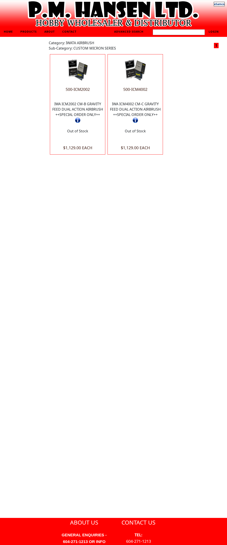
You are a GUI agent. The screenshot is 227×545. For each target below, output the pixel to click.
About (49, 32)
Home (8, 32)
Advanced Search (128, 32)
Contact (69, 32)
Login (214, 32)
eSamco (219, 4)
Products (28, 32)
